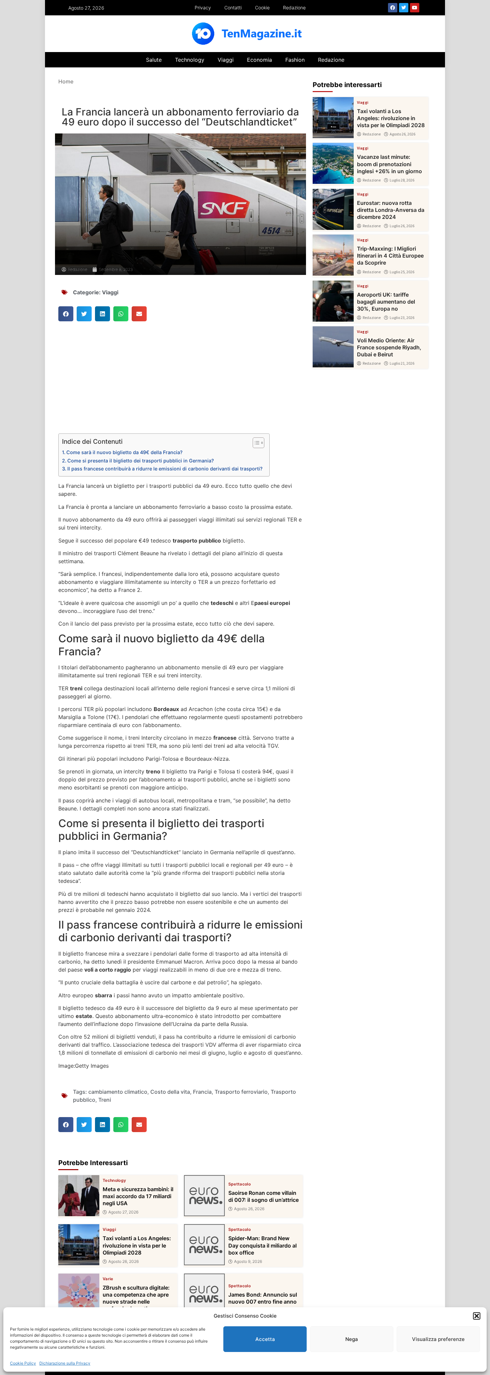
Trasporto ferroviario (241, 1091)
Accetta (265, 1339)
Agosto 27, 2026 (123, 1212)
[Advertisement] (180, 384)
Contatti (233, 7)
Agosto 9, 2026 (248, 1262)
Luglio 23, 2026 (402, 318)
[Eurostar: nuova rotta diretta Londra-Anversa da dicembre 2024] (333, 209)
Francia (202, 1091)
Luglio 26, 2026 (402, 226)
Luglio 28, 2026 (402, 180)
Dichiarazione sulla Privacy (64, 1363)
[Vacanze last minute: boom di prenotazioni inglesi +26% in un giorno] (333, 163)
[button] (476, 1316)
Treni (104, 1099)
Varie (108, 1279)
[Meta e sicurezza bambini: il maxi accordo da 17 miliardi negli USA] (78, 1195)
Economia (259, 59)
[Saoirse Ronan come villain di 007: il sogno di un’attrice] (204, 1195)
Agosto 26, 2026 (249, 1209)
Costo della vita (170, 1091)
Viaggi (226, 59)
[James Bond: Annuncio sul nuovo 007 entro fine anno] (204, 1294)
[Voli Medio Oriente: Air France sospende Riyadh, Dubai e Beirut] (333, 346)
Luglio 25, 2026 (402, 272)
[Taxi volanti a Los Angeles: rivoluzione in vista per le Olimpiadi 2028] (78, 1244)
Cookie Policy (23, 1363)
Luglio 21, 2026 (402, 363)
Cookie (262, 7)
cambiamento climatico (117, 1091)
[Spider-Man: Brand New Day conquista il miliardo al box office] (204, 1244)
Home (65, 81)
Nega (351, 1339)
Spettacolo (239, 1184)
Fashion (295, 59)
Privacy (203, 7)
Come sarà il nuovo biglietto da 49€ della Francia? (124, 452)
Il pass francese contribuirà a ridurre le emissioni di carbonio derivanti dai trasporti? (165, 468)
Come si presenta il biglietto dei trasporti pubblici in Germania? (140, 460)
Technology (189, 59)
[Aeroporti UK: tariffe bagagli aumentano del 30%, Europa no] (333, 301)
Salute (154, 59)
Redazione (294, 7)
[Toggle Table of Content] (255, 442)
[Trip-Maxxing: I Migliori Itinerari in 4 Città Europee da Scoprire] (333, 255)
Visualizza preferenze (438, 1339)
